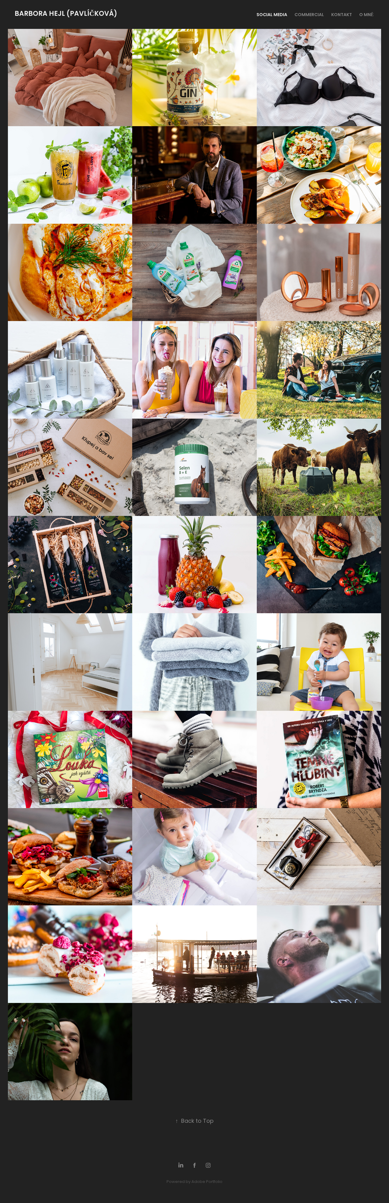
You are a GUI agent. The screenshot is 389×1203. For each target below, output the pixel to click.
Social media (271, 15)
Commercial (309, 15)
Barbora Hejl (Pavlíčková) (67, 14)
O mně (366, 15)
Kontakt (341, 15)
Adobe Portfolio (206, 1182)
